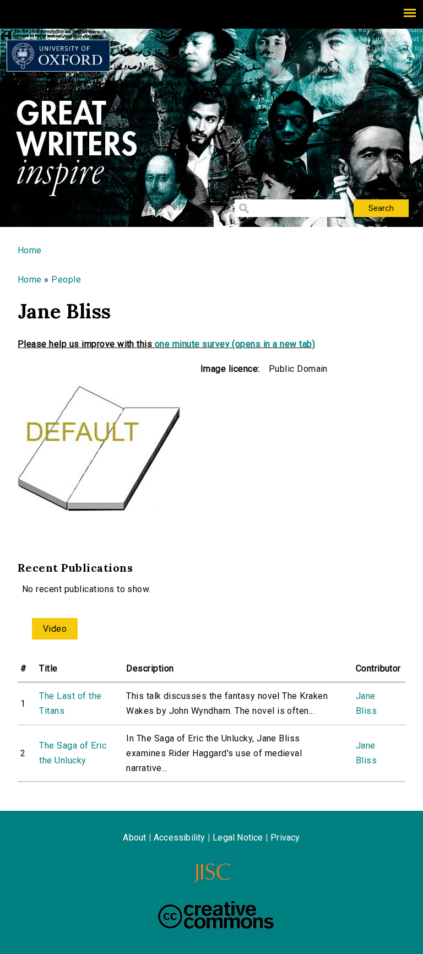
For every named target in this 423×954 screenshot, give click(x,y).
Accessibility (179, 837)
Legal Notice (238, 837)
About (134, 837)
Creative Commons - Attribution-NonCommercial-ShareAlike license (216, 915)
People (66, 279)
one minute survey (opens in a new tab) (235, 344)
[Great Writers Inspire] (58, 55)
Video (55, 629)
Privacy (285, 837)
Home (30, 250)
